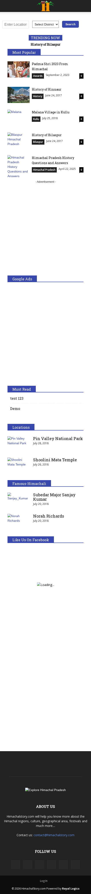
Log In (43, 881)
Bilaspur (38, 142)
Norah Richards (48, 516)
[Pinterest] (51, 864)
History (37, 96)
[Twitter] (63, 864)
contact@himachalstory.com (54, 835)
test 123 (16, 398)
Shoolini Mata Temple (55, 459)
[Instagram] (27, 864)
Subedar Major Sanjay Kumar (54, 497)
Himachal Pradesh (44, 170)
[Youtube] (75, 864)
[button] (85, 6)
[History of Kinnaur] (19, 95)
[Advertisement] (45, 229)
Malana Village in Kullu (50, 112)
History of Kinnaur (46, 89)
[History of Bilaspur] (19, 140)
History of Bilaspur (46, 44)
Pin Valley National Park (58, 438)
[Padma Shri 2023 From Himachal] (19, 69)
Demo (15, 408)
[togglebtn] (6, 6)
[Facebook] (15, 864)
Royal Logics (71, 888)
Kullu (36, 119)
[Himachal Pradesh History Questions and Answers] (19, 166)
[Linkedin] (39, 864)
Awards (38, 76)
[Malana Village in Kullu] (19, 118)
